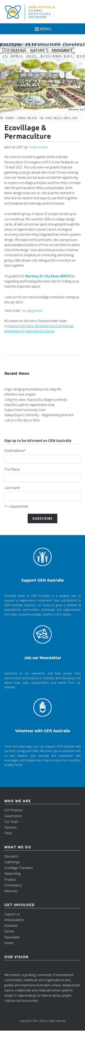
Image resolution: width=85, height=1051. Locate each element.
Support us (12, 914)
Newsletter (12, 937)
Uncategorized (32, 311)
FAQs (8, 833)
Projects (10, 879)
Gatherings (12, 862)
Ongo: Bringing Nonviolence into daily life (32, 389)
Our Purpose (13, 810)
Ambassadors (14, 920)
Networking (12, 873)
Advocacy (11, 891)
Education (11, 856)
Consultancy (13, 885)
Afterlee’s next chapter (20, 394)
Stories (9, 931)
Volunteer (11, 925)
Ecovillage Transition (18, 868)
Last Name (12, 488)
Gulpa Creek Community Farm (25, 410)
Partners (10, 827)
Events (9, 943)
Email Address (15, 450)
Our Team (11, 821)
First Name (12, 469)
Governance (13, 816)
